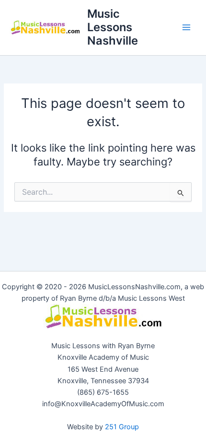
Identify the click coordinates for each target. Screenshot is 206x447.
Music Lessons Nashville (112, 27)
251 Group (122, 427)
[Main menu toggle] (186, 27)
